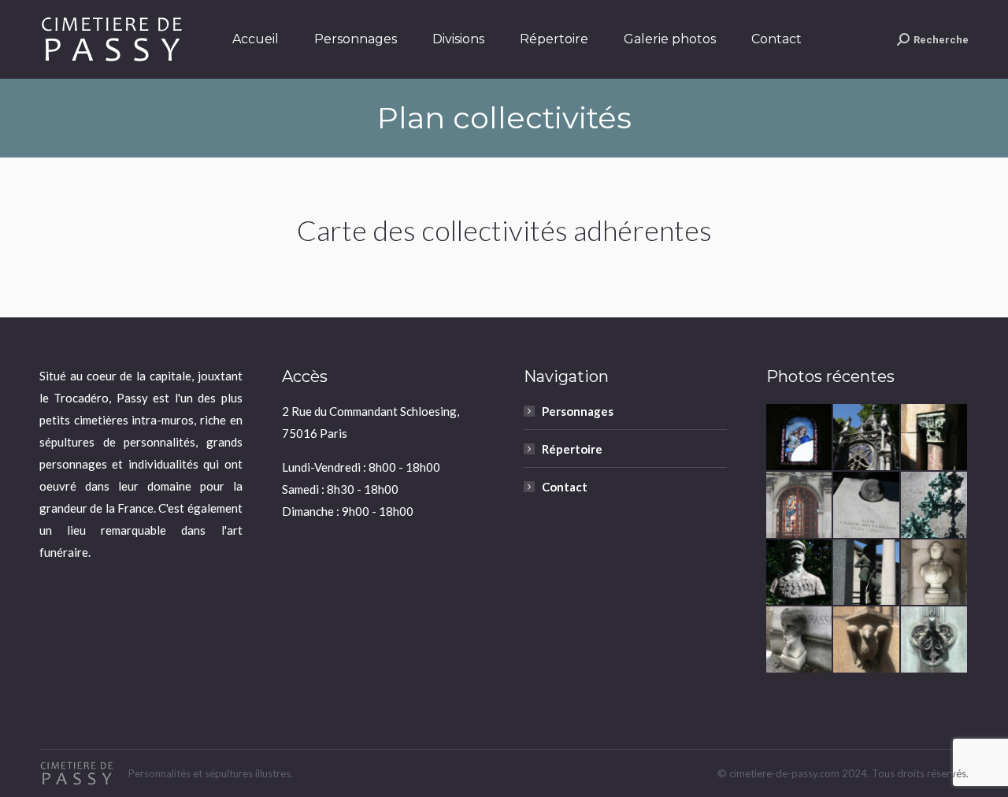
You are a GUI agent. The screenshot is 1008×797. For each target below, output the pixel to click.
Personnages (577, 411)
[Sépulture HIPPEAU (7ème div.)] (935, 573)
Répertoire (572, 449)
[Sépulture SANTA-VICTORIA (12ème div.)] (800, 505)
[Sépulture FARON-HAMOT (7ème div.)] (867, 640)
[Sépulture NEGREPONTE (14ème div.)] (935, 438)
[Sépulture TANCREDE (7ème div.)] (935, 640)
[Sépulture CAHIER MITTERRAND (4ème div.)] (867, 505)
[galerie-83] (867, 438)
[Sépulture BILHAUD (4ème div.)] (935, 505)
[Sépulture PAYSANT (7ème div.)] (800, 573)
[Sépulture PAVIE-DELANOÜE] (800, 438)
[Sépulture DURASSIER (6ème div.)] (800, 640)
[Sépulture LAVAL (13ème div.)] (867, 573)
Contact (564, 487)
